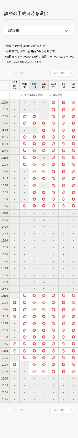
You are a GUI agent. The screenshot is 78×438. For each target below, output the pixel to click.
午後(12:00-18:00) (33, 95)
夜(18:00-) (58, 95)
